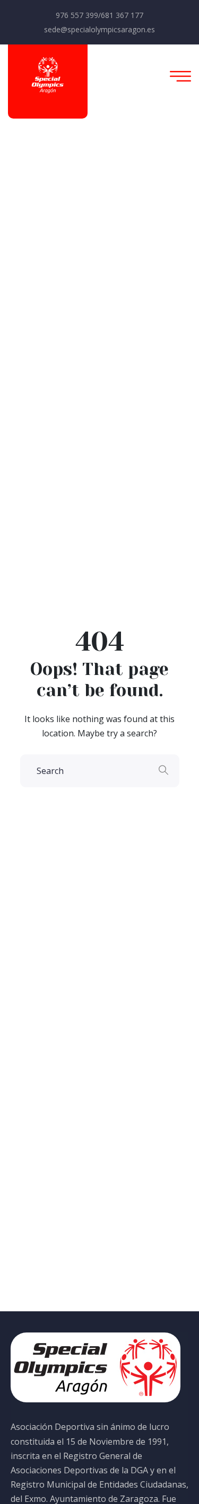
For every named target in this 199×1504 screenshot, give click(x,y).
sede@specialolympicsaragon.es (99, 29)
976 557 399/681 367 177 (99, 15)
